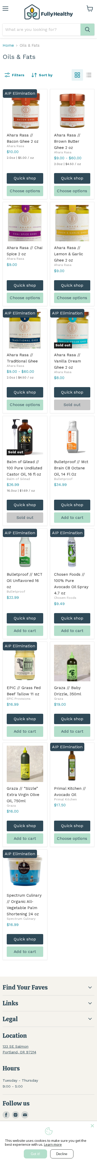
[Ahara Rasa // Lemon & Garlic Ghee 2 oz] (72, 223)
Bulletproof (63, 479)
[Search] (87, 30)
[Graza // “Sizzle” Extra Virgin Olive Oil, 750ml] (25, 764)
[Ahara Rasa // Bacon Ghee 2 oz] (25, 110)
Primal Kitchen (65, 799)
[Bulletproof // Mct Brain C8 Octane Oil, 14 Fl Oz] (72, 437)
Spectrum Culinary (21, 919)
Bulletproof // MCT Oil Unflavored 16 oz (24, 580)
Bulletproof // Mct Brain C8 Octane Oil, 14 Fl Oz (71, 468)
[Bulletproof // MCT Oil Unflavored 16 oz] (25, 550)
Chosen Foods (65, 598)
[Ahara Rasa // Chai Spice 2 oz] (25, 223)
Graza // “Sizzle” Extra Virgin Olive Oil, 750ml (23, 794)
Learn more (53, 1144)
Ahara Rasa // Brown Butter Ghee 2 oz (67, 141)
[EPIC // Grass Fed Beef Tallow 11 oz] (25, 663)
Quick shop (25, 178)
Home (8, 45)
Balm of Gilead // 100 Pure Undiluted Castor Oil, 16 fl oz (24, 468)
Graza (58, 699)
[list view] (88, 75)
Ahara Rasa (15, 146)
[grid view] (77, 75)
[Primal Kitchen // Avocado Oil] (72, 764)
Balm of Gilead (18, 479)
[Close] (92, 1125)
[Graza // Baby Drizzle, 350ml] (72, 663)
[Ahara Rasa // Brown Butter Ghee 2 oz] (72, 110)
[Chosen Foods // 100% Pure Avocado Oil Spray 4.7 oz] (72, 550)
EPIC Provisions (19, 699)
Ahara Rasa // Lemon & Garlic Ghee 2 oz (68, 254)
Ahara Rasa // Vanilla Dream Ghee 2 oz (67, 361)
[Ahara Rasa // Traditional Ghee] (25, 330)
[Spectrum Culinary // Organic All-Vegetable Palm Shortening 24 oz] (25, 871)
